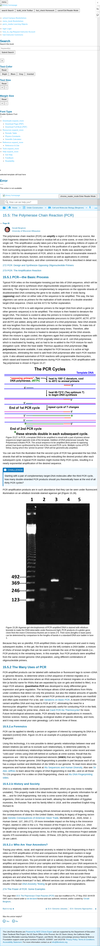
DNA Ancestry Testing (33, 884)
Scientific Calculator (13, 139)
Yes (7, 921)
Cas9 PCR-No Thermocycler (64, 710)
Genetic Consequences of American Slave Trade (33, 818)
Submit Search (8, 52)
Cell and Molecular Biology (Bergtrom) (68, 208)
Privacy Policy (71, 939)
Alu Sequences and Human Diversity (63, 767)
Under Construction (34, 208)
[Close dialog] (1, 184)
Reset (4, 70)
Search (7, 202)
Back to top (7, 909)
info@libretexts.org (59, 942)
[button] (9, 158)
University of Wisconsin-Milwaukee (26, 231)
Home (15, 208)
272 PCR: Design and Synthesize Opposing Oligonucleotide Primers (38, 265)
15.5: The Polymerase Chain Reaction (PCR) (35, 896)
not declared (32, 898)
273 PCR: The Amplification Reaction (22, 270)
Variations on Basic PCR (57, 700)
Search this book (7, 44)
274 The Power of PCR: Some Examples (24, 889)
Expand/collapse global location (96, 207)
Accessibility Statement (12, 942)
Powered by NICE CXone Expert (39, 932)
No (17, 921)
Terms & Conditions (86, 939)
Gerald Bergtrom (19, 228)
